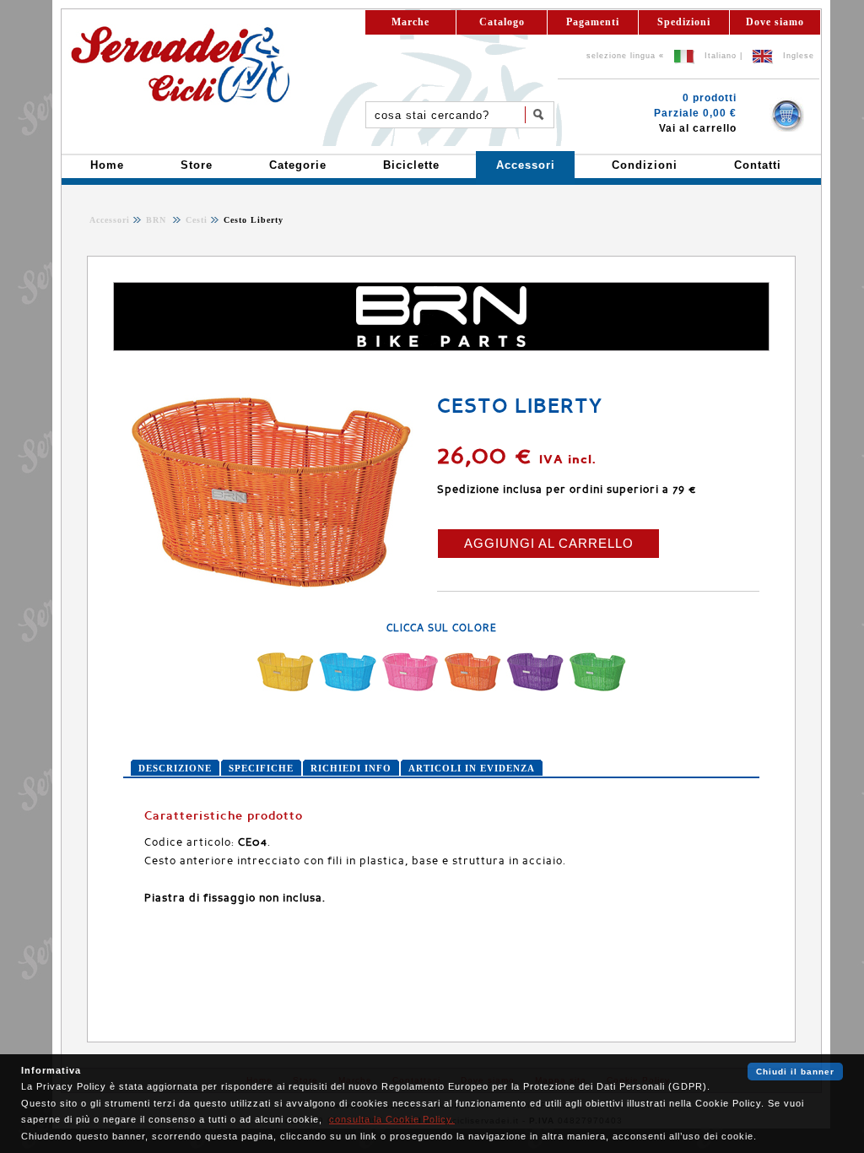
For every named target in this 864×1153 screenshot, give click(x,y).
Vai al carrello (698, 128)
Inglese (798, 55)
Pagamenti (592, 22)
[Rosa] (410, 690)
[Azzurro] (347, 690)
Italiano (721, 55)
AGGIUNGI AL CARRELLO (549, 543)
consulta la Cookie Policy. (392, 1119)
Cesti (195, 220)
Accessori (109, 220)
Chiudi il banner (795, 1071)
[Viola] (534, 690)
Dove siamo (775, 22)
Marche (410, 22)
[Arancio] (472, 690)
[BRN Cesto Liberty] (270, 594)
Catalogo (502, 22)
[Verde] (597, 690)
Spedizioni (683, 22)
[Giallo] (285, 690)
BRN (158, 220)
